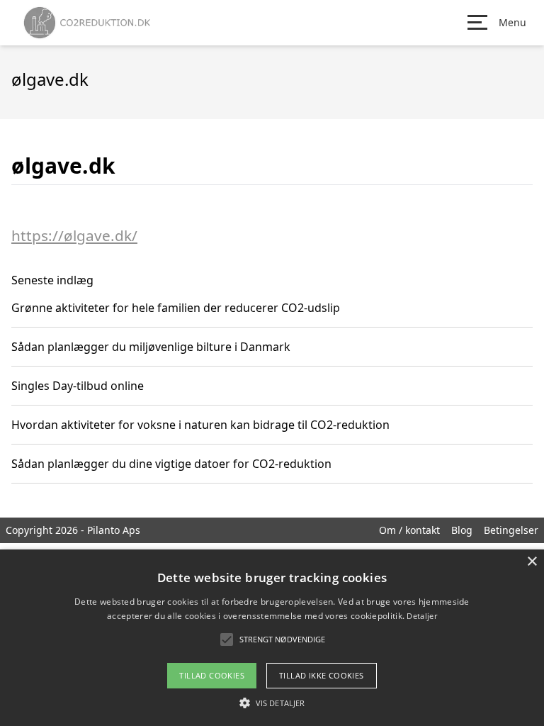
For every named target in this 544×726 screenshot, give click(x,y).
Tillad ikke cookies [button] (321, 675)
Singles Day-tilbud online (77, 385)
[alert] (272, 637)
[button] (272, 703)
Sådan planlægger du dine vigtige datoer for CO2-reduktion (171, 463)
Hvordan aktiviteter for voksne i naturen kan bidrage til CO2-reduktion (200, 424)
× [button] (531, 562)
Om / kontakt (409, 530)
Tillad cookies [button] (211, 675)
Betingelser (511, 530)
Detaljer (421, 615)
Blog (461, 530)
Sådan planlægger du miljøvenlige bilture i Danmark (150, 346)
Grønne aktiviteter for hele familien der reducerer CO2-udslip (175, 307)
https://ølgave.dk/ (74, 235)
